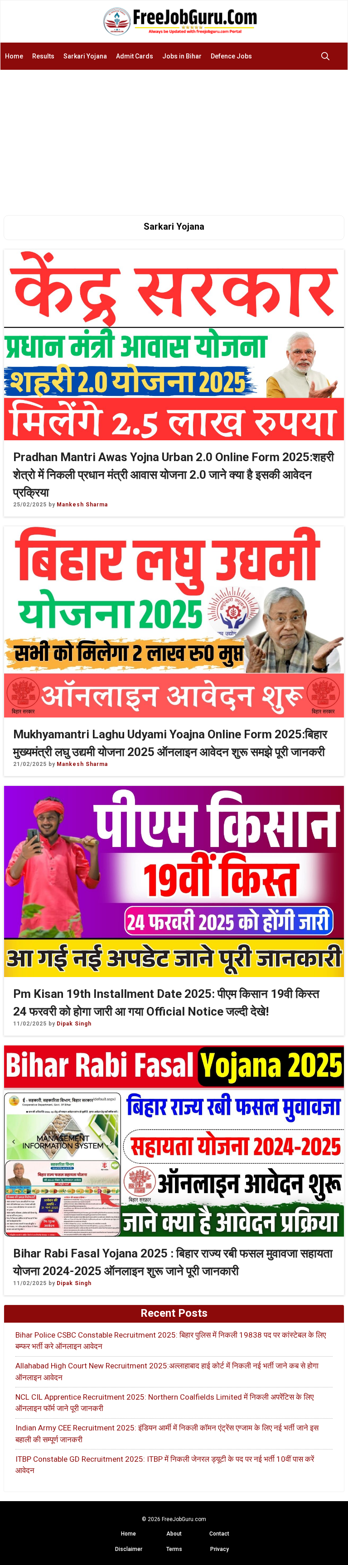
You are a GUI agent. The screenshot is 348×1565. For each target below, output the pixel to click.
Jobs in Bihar (182, 56)
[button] (327, 56)
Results (43, 56)
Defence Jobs (231, 56)
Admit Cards (134, 56)
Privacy (219, 1549)
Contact (219, 1534)
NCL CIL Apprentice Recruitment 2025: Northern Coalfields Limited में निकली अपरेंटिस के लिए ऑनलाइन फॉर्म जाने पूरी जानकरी (164, 1402)
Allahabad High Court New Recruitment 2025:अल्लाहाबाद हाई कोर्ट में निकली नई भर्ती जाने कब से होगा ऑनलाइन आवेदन (167, 1371)
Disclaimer (128, 1549)
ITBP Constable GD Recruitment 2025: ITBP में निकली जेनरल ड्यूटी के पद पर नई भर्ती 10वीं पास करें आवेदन (164, 1464)
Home (14, 56)
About (174, 1534)
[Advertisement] (174, 138)
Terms (174, 1549)
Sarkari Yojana (85, 56)
